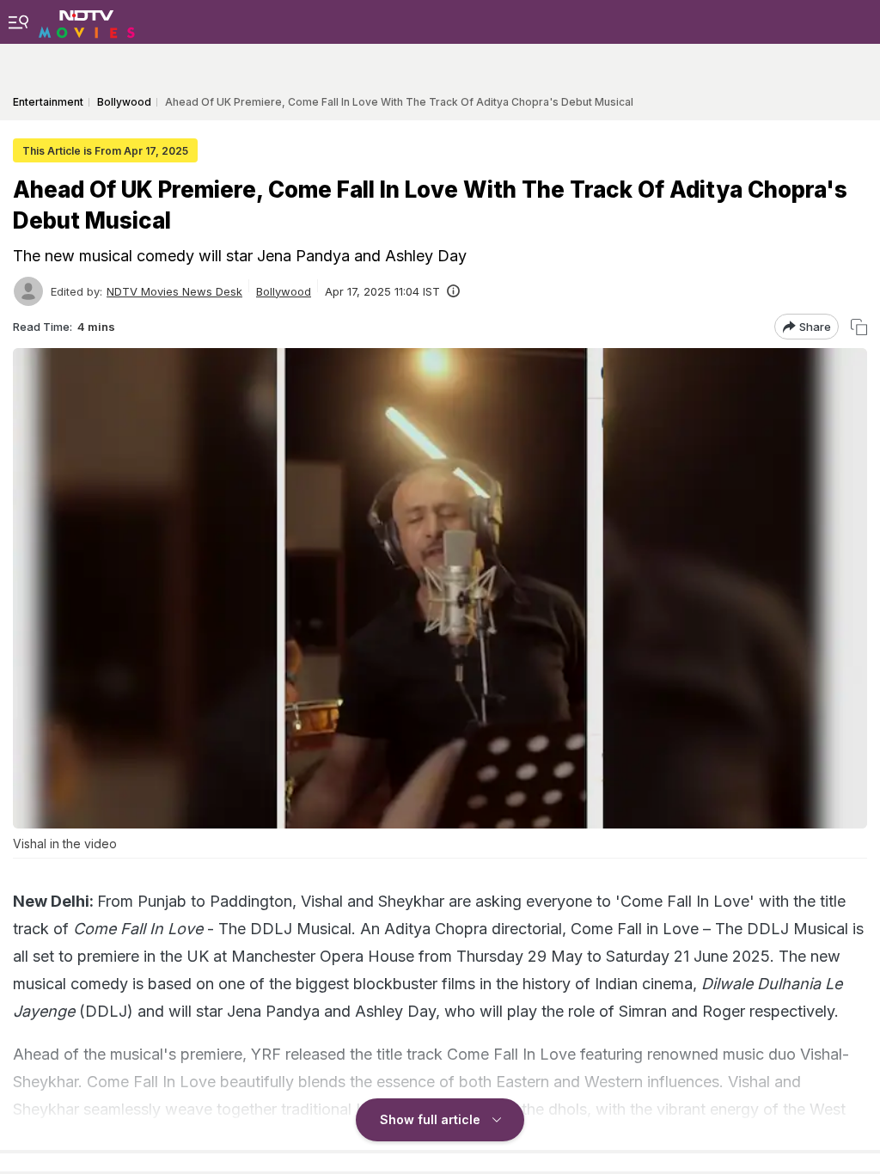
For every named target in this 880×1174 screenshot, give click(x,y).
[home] (87, 21)
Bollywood (283, 291)
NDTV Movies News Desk (174, 291)
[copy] (859, 327)
